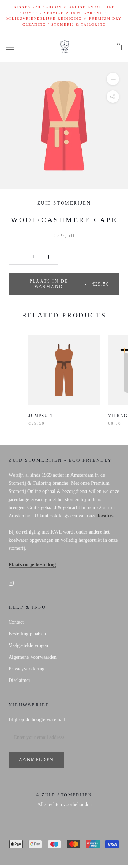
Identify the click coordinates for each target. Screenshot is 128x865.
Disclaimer (19, 680)
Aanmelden (36, 759)
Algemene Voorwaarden (33, 657)
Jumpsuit (41, 415)
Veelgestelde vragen (28, 645)
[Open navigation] (10, 47)
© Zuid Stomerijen (64, 795)
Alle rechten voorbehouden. (65, 804)
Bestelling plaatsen (27, 633)
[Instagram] (11, 582)
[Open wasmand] (119, 47)
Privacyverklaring (26, 668)
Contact (16, 622)
